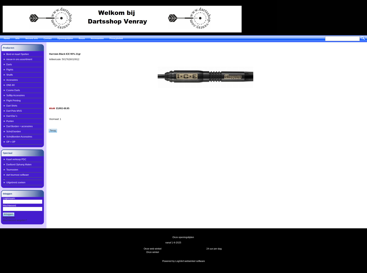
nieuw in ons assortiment (19, 59)
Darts (9, 64)
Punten (10, 121)
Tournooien (12, 169)
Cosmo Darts (13, 90)
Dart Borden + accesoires (19, 126)
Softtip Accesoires (15, 95)
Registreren (9, 217)
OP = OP (10, 142)
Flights (9, 69)
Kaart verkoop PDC (16, 159)
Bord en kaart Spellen (17, 54)
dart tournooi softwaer (17, 175)
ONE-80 (10, 85)
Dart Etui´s (11, 116)
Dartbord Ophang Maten (19, 164)
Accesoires (12, 80)
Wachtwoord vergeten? (15, 220)
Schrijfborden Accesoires (19, 136)
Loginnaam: (9, 198)
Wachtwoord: (9, 205)
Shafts (9, 75)
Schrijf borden (13, 131)
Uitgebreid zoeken (15, 182)
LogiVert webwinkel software (190, 261)
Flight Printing (13, 100)
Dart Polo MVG (14, 111)
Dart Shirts (11, 105)
